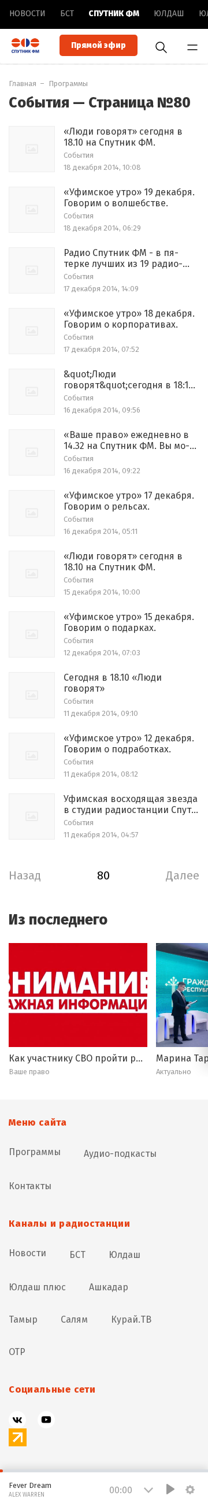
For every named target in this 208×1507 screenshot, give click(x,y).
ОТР (17, 1351)
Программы (68, 83)
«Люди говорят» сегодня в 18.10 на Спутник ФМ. (123, 137)
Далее (182, 875)
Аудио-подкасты (120, 1153)
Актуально (173, 1071)
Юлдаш (169, 13)
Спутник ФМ (113, 13)
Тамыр (23, 1319)
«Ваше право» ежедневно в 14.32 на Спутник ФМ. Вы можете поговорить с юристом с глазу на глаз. (130, 440)
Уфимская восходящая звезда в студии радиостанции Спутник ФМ (131, 804)
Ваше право (29, 1071)
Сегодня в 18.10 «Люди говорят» (113, 683)
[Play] (170, 1489)
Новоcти (27, 13)
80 (103, 875)
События (79, 155)
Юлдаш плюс (37, 1287)
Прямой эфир (98, 45)
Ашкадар (108, 1287)
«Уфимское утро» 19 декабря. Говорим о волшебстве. (129, 198)
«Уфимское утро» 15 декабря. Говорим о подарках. (129, 622)
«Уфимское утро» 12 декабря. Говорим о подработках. (129, 744)
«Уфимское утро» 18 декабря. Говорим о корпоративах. (129, 319)
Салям (74, 1319)
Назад (25, 875)
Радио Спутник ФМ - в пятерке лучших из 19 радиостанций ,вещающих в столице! (123, 258)
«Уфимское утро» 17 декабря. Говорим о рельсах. (129, 501)
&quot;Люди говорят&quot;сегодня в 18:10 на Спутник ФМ (129, 380)
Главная (22, 83)
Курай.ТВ (131, 1319)
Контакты (30, 1186)
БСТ (67, 13)
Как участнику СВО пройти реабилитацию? (78, 1058)
